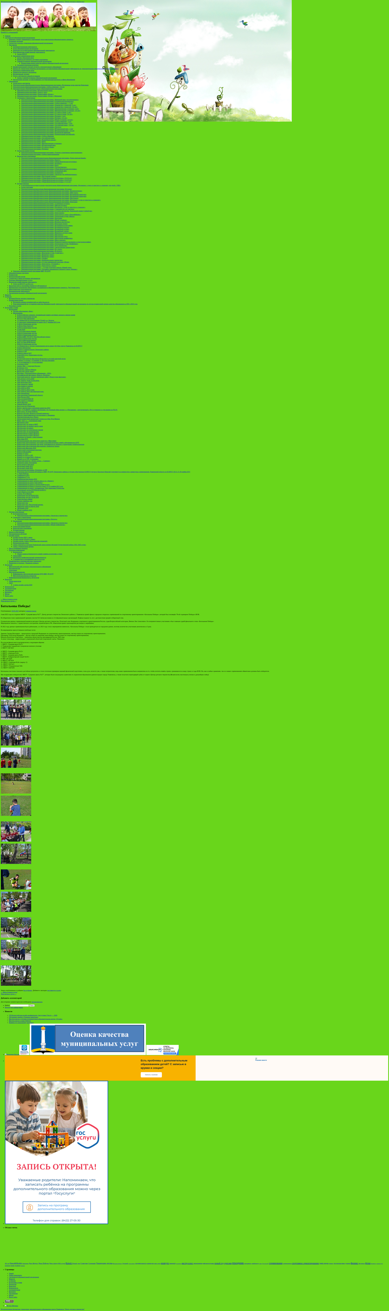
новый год (219, 1263)
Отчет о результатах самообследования (26, 76)
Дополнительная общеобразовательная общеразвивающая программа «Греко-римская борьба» (53, 158)
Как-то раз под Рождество (26, 406)
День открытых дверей (25, 384)
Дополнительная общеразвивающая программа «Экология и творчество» (42, 515)
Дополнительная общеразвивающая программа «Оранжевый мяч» (44, 171)
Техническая (17, 521)
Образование (13, 81)
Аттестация (13, 570)
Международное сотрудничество (20, 289)
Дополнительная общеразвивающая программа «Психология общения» (46, 132)
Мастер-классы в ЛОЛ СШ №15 (28, 433)
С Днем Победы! (23, 473)
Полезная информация (17, 550)
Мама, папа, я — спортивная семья (29, 421)
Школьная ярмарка (117, 1263)
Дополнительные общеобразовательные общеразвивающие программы (37, 89)
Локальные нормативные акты (23, 56)
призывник (247, 1263)
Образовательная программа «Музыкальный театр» (35, 90)
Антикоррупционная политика (27, 65)
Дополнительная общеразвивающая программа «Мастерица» (42, 235)
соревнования (287, 1263)
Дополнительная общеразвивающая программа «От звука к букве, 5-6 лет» (47, 114)
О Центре (8, 297)
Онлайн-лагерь (14, 535)
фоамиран (373, 1263)
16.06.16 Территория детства (27, 333)
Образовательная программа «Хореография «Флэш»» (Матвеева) (39, 96)
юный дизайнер (15, 1265)
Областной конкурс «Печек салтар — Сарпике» (33, 461)
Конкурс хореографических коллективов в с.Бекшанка (36, 415)
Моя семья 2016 (22, 439)
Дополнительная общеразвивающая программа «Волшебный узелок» (45, 231)
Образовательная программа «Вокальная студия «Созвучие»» (42, 253)
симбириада (255, 1263)
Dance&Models (16, 1263)
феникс (354, 1263)
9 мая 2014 (20, 357)
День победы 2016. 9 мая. (26, 390)
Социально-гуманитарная (22, 517)
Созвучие (84, 1263)
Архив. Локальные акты (25, 58)
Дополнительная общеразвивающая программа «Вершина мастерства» (45, 222)
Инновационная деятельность (19, 291)
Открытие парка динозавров (27, 463)
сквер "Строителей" (264, 1263)
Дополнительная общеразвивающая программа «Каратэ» (40, 160)
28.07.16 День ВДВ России (26, 342)
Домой (11, 1273)
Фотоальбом (13, 309)
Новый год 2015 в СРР (25, 455)
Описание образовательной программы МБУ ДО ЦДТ (32, 271)
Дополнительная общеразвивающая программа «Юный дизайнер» (44, 220)
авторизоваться (37, 1002)
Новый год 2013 (22, 453)
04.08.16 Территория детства (27, 317)
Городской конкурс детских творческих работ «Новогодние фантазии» (41, 377)
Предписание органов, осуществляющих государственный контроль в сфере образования (44, 79)
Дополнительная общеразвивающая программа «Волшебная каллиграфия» (47, 225)
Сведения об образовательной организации (20, 38)
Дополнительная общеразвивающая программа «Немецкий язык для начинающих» (50, 100)
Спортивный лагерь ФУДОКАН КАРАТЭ (31, 490)
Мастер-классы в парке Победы (20, 1021)
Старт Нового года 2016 (25, 492)
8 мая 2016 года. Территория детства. (30, 355)
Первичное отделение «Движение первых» (24, 563)
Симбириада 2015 (23, 475)
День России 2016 (23, 397)
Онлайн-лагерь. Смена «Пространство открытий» (30, 541)
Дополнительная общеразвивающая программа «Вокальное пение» (44, 224)
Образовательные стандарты (19, 273)
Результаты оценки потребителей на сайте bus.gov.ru (31, 302)
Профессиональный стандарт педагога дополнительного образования (37, 67)
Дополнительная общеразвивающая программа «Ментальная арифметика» (47, 238)
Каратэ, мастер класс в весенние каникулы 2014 (33, 408)
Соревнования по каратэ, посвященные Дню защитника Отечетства (40, 488)
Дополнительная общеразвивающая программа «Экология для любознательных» (49, 174)
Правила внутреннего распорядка (24, 72)
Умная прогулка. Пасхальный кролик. (30, 504)
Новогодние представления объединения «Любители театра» (38, 446)
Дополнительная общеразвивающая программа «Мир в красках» (43, 240)
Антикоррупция (10, 588)
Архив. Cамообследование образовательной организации (37, 78)
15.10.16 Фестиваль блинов (26, 331)
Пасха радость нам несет (25, 464)
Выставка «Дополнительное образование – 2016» (34, 373)
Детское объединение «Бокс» (23, 311)
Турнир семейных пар (24, 501)
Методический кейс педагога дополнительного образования (30, 566)
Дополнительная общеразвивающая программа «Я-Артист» (41, 251)
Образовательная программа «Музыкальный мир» (38, 145)
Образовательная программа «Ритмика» (35, 149)
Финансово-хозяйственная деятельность (23, 282)
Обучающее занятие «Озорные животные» (23, 1017)
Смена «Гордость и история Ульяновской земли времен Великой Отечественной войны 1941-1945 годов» (49, 545)
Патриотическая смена (21, 543)
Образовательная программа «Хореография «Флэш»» (35, 94)
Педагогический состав (17, 276)
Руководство (13, 275)
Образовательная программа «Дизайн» (34, 258)
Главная (7, 36)
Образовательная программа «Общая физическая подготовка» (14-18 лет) (46, 180)
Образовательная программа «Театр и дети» (32, 92)
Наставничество (14, 568)
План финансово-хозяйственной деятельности (29, 52)
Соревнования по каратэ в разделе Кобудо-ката (33, 484)
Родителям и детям (11, 307)
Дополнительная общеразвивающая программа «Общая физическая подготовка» (49, 162)
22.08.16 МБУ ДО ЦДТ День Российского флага (33, 337)
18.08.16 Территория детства (27, 335)
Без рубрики (27, 990)
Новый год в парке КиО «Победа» (29, 457)
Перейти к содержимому (9, 32)
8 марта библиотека (24, 348)
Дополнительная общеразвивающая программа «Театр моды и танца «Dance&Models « (51, 214)
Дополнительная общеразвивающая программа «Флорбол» (41, 163)
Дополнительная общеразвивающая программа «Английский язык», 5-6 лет (47, 125)
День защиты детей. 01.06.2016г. (28, 380)
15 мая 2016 (21, 329)
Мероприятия (17, 313)
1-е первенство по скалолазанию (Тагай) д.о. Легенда (35, 320)
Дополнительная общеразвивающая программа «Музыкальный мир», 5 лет (47, 129)
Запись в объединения (16, 532)
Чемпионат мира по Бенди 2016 (28, 506)
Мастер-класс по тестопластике (28, 432)
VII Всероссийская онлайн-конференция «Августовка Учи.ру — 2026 (33, 1015)
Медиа (7, 594)
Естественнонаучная (20, 514)
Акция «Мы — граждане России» (28, 366)
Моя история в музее (9, 599)
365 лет (7, 1263)
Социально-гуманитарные (26, 98)
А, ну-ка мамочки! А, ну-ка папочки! (30, 362)
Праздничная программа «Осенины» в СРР (32, 470)
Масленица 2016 (22, 422)
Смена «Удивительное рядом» (23, 546)
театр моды (324, 1263)
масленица (178, 1263)
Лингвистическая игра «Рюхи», (28, 417)
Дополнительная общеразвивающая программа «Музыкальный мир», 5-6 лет (47, 131)
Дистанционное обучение (18, 534)
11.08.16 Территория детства (27, 324)
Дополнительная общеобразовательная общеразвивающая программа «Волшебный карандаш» (54, 194)
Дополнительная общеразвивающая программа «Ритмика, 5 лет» (43, 116)
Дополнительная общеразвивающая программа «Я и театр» (41, 249)
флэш (368, 1263)
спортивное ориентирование (305, 1263)
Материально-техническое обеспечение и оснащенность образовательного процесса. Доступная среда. (44, 287)
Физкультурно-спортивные (26, 156)
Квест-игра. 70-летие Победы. (27, 411)
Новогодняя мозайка (24, 452)
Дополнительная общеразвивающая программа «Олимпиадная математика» (47, 101)
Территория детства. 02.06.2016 (28, 497)
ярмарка (23, 1265)
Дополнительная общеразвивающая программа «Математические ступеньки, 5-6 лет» (50, 110)
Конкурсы (8, 579)
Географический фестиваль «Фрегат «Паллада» (33, 375)
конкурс (165, 1263)
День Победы (43, 1263)
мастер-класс (187, 1263)
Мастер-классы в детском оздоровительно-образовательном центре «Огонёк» (36, 1019)
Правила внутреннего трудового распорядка (32, 59)
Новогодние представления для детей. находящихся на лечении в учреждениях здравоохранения (50, 444)
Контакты (8, 592)
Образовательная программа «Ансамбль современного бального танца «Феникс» (49, 269)
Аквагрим (25, 1263)
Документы (13, 45)
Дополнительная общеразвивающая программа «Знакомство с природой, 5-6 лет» (49, 107)
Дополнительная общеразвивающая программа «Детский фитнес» (44, 167)
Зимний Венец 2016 (24, 404)
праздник (238, 1263)
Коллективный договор (21, 74)
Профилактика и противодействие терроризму (25, 561)
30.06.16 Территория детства (27, 344)
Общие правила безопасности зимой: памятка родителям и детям (39, 554)
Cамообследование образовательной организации (34, 61)
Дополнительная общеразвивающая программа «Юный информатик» (41, 525)
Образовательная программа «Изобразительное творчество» (42, 260)
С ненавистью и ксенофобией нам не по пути (29, 559)
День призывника (23, 393)
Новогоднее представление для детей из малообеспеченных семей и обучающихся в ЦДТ (48, 442)
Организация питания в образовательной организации (28, 293)
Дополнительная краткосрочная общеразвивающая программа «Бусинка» (46, 189)
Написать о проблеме (151, 1074)
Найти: (7, 1005)
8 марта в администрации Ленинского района (33, 349)
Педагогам (8, 565)
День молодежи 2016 (24, 382)
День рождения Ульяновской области (30, 395)
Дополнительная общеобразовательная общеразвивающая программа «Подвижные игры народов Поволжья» (51, 85)
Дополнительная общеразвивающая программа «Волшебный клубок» (45, 229)
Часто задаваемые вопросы (18, 548)
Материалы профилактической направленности (29, 557)
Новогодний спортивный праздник (29, 450)
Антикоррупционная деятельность (25, 47)
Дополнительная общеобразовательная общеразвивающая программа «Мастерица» (50, 198)
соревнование (276, 1263)
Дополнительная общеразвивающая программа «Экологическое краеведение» (48, 247)
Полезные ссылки (15, 306)
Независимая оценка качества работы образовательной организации (44, 63)
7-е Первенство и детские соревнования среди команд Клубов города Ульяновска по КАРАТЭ (49, 346)
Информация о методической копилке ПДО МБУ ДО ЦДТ (33, 574)
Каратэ (69, 1263)
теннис (331, 1263)
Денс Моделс (33, 1263)
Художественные (23, 183)
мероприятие (198, 1263)
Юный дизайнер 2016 (24, 510)
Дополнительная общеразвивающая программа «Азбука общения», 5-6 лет (39, 87)
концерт (172, 1263)
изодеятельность (141, 1263)
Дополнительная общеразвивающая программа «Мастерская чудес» (44, 236)
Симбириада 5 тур (23, 477)
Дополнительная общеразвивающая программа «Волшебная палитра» (45, 227)
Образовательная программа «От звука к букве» (37, 147)
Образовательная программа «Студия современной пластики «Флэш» (45, 262)
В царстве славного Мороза (26, 369)
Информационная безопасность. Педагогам (24, 577)
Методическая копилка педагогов (24, 576)
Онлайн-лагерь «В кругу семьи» (24, 539)
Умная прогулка (22, 503)
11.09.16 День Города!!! (25, 326)
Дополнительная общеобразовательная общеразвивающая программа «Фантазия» (49, 202)
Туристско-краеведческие (26, 151)
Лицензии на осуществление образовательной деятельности (34, 50)
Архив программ (27, 187)
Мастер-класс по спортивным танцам (30, 430)
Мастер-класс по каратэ (25, 428)
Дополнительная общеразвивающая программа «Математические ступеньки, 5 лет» (50, 109)
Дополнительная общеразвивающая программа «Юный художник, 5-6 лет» (47, 120)
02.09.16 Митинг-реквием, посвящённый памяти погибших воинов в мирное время (46, 315)
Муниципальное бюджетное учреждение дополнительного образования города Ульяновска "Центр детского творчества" (43, 2)
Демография (17, 556)
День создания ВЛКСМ (25, 399)
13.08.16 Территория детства (27, 328)
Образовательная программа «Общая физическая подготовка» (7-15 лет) (46, 182)
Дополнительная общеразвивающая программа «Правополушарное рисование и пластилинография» (56, 242)
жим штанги (132, 1263)
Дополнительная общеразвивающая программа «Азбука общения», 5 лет (46, 121)
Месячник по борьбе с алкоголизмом (29, 437)
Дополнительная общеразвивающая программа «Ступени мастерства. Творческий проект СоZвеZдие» (56, 211)
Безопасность (17, 552)
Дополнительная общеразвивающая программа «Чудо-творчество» (44, 245)
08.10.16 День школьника (26, 318)
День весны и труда (8, 601)
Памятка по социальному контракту (21, 1023)
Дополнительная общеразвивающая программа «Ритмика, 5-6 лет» (44, 118)
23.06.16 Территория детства (27, 338)
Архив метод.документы (21, 83)
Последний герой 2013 (25, 466)
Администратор (30, 611)
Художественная (18, 530)
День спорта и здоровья (25, 400)
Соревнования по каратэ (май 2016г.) (30, 483)
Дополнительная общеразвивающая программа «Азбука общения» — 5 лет (47, 103)
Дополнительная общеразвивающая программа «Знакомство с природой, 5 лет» (48, 105)
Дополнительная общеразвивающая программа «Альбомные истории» (45, 203)
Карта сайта (9, 596)
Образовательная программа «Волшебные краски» (38, 140)
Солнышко (92, 1263)
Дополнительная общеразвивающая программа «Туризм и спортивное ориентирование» (51, 152)
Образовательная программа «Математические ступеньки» (41, 143)
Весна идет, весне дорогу (25, 371)
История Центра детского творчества (22, 298)
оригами (228, 1263)
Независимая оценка (16, 300)
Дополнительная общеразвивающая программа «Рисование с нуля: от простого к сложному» (53, 207)
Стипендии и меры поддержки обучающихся (24, 278)
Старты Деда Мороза (24, 494)
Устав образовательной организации (25, 48)
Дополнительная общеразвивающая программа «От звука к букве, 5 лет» (46, 112)
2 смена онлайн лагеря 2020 (22, 585)
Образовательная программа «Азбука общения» (37, 136)
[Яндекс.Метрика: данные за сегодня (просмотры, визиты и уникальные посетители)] (11, 1306)
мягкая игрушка (208, 1263)
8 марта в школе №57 (24, 353)
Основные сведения (16, 41)
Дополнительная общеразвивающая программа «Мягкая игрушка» (44, 205)
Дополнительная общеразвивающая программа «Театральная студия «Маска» (48, 216)
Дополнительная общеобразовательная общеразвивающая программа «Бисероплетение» (51, 191)
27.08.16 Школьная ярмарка (26, 340)
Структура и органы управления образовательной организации (31, 43)
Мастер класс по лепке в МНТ (27, 424)
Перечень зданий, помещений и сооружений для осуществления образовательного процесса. (41, 39)
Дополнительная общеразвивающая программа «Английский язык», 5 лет (46, 123)
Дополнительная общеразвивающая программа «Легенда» (41, 127)
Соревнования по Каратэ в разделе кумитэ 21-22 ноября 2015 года (40, 486)
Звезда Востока (22, 402)
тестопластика (339, 1263)
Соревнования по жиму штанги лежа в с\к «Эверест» (35, 481)
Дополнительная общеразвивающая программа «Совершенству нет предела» (47, 209)
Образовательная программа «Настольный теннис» (39, 176)
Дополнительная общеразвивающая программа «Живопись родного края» (46, 233)
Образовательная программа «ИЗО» (33, 141)
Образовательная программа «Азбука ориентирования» (40, 154)
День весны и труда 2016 (25, 379)
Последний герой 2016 (25, 468)
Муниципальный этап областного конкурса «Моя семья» (37, 441)
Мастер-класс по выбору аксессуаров (30, 426)
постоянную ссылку (54, 990)
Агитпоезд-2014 (22, 364)
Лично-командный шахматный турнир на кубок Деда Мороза (38, 419)
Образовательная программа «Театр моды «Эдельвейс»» (40, 264)
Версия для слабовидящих (14, 1007)
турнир (347, 1263)
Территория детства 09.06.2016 (27, 495)
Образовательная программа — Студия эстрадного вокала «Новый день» (46, 267)
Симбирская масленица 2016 (27, 479)
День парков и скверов (25, 386)
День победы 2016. (23, 388)
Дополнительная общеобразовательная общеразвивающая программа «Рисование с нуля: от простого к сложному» (61, 200)
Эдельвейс (125, 1263)
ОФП (11, 583)
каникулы (150, 1263)
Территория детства (104, 1263)
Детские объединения (16, 512)
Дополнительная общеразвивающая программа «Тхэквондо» (42, 172)
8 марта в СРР (22, 351)
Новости (8, 295)
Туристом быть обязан (24, 499)
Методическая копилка (17, 572)
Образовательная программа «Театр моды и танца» (38, 266)
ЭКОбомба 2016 (22, 508)
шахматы (7, 1265)
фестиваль (362, 1263)
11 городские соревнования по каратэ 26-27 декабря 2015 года (38, 322)
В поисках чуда (22, 368)
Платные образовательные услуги (20, 280)
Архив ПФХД (22, 54)
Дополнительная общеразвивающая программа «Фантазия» (41, 218)
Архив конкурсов (15, 581)
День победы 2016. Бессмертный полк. (30, 391)
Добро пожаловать (15, 1275)
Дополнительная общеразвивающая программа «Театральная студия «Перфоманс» (49, 244)
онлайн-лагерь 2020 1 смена (22, 537)
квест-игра (157, 1263)
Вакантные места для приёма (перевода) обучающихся (28, 286)
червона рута (379, 1263)
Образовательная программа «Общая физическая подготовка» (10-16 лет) (46, 178)
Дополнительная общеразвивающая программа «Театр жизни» (42, 213)
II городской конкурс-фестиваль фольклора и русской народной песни (41, 359)
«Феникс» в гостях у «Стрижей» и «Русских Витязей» (36, 360)
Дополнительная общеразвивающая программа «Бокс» (40, 165)
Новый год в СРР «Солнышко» (28, 459)
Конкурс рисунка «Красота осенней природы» (33, 413)
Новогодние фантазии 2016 (26, 448)
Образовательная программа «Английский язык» (38, 138)
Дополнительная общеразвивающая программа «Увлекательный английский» (48, 134)
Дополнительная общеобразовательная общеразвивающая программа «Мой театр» (49, 193)
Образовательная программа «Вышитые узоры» (37, 255)
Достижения (9, 590)
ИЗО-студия (61, 1263)
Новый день (76, 1263)
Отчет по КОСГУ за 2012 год (23, 284)
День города (53, 1263)
